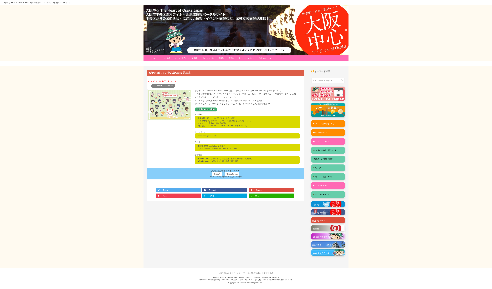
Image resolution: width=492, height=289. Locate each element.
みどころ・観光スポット (323, 177)
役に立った (217, 174)
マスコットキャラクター (323, 194)
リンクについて (239, 273)
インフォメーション (321, 141)
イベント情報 (165, 58)
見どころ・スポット (246, 58)
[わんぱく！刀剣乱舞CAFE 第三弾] (169, 120)
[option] (246, 30)
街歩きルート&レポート (268, 58)
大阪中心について (225, 273)
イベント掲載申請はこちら (324, 124)
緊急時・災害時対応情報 (323, 159)
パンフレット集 (208, 58)
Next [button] (346, 30)
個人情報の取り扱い (254, 273)
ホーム (152, 58)
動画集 (231, 58)
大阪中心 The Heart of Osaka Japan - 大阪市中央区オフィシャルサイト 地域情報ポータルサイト (37, 3)
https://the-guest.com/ (207, 136)
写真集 (221, 58)
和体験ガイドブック (321, 185)
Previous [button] (146, 30)
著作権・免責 (268, 273)
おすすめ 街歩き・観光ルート (325, 150)
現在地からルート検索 (206, 109)
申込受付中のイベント (322, 132)
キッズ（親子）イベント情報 (186, 58)
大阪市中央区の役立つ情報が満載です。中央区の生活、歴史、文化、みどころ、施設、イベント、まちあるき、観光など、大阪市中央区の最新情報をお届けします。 (246, 280)
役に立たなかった (232, 174)
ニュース (317, 168)
